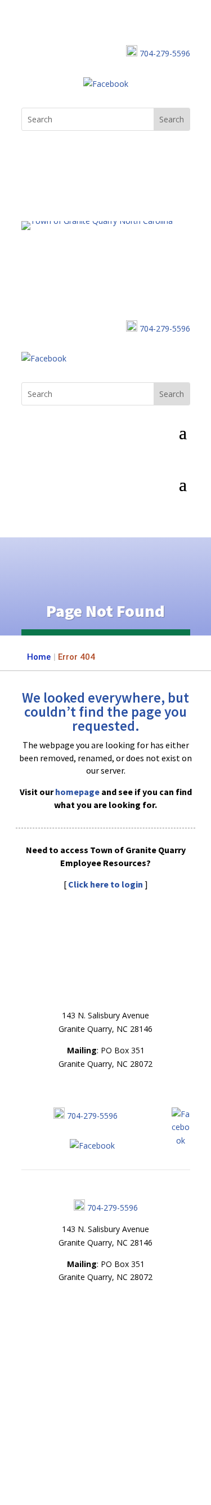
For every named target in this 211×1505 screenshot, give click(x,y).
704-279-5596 (165, 53)
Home (39, 657)
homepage (77, 791)
